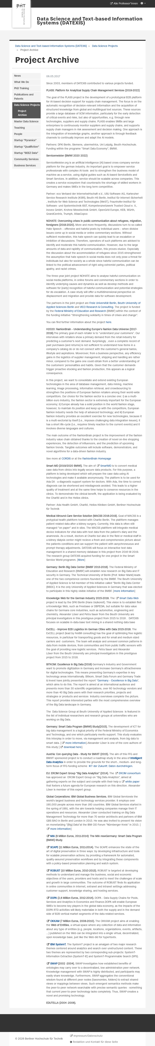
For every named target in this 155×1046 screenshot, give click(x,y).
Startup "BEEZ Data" (26, 153)
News (17, 76)
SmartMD (105, 466)
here (108, 322)
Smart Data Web (129, 598)
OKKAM (55, 921)
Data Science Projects (104, 46)
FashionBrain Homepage (96, 459)
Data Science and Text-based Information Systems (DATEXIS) (90, 21)
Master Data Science (26, 121)
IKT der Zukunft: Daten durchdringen (110, 766)
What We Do (21, 82)
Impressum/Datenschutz (88, 1036)
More (81, 560)
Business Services (25, 165)
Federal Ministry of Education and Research (80, 311)
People (18, 134)
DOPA (53, 898)
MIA (52, 836)
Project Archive (22, 113)
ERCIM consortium (130, 773)
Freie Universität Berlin (102, 303)
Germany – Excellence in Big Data (117, 681)
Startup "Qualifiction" (26, 147)
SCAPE (54, 847)
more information (124, 591)
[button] (143, 3)
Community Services (26, 159)
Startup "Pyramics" (25, 140)
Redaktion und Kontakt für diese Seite (95, 1042)
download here (72, 747)
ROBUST (55, 871)
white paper (132, 782)
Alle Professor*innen (126, 3)
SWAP (53, 964)
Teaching (19, 128)
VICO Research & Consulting (96, 307)
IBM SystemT (58, 944)
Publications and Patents (23, 97)
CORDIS (66, 459)
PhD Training (21, 88)
